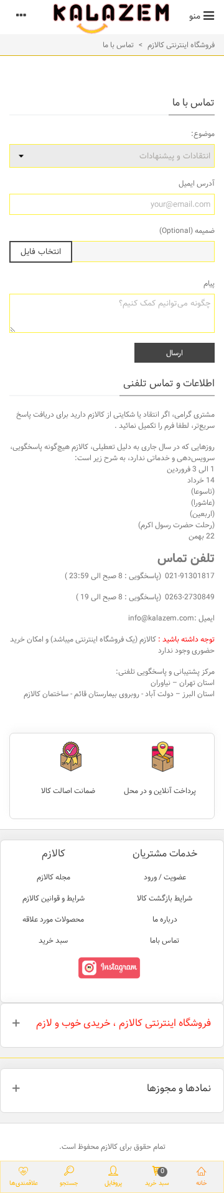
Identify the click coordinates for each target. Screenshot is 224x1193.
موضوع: (203, 133)
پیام (209, 283)
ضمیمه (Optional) (187, 230)
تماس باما (164, 940)
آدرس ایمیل (197, 183)
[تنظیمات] (21, 15)
